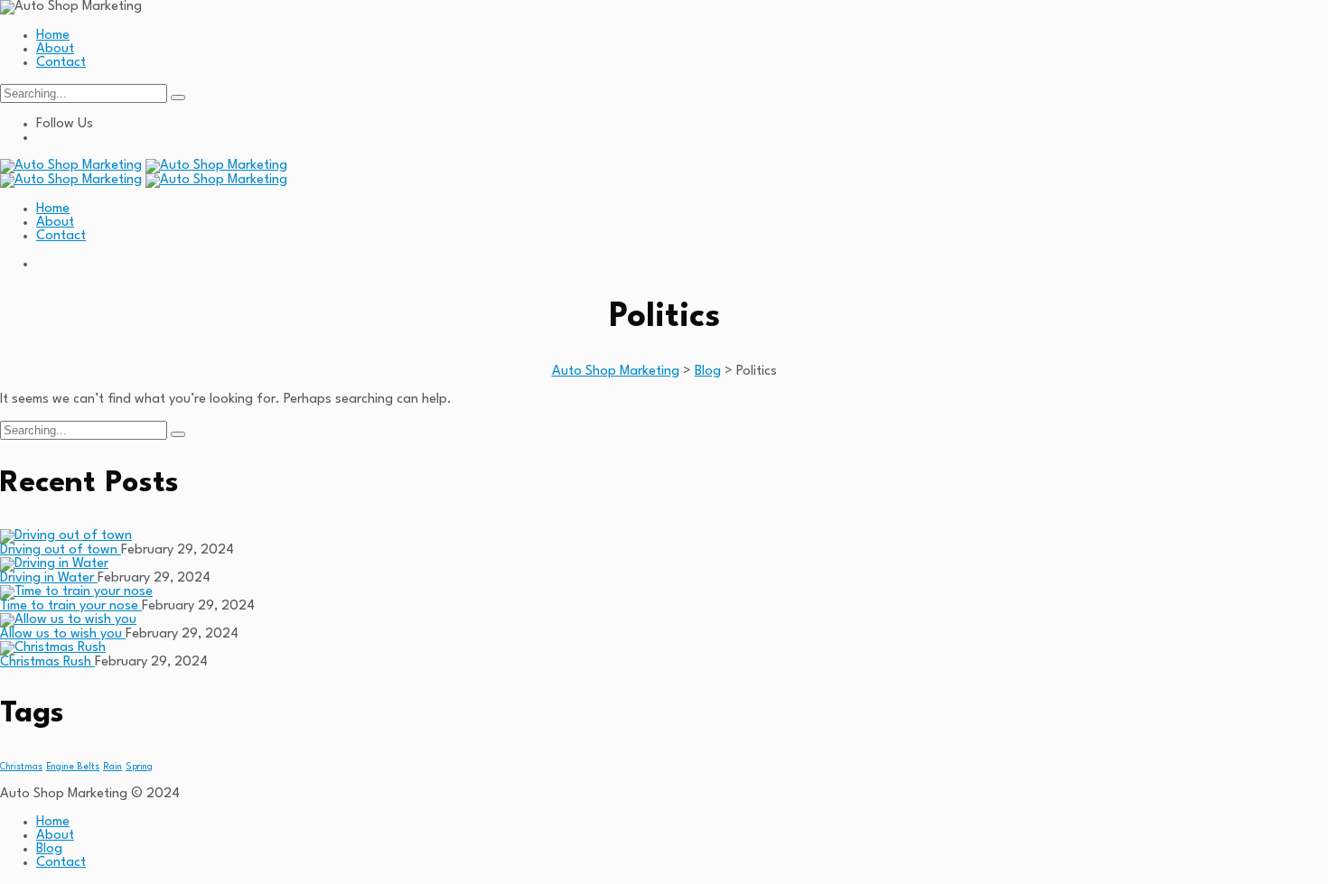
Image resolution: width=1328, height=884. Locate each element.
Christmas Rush (47, 662)
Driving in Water (49, 578)
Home (53, 35)
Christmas (21, 767)
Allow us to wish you (63, 634)
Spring (139, 767)
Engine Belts (72, 767)
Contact (61, 63)
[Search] (178, 97)
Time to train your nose (71, 606)
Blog (49, 849)
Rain (112, 767)
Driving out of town (60, 550)
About (55, 49)
